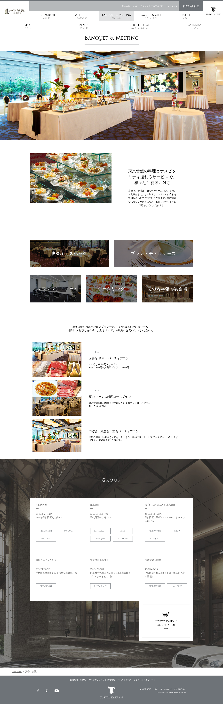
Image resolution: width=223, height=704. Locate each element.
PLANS (83, 26)
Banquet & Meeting (116, 16)
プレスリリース (124, 680)
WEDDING (46, 538)
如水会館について (130, 6)
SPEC (27, 26)
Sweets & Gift (151, 16)
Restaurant (46, 16)
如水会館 (17, 671)
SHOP (122, 531)
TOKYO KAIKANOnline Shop (166, 623)
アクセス (144, 6)
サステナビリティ (96, 680)
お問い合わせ (191, 6)
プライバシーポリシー (143, 680)
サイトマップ (171, 6)
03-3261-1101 (168, 689)
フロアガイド (157, 6)
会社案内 (74, 680)
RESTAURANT (46, 531)
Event (186, 16)
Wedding (81, 16)
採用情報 (111, 680)
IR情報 (83, 680)
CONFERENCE (139, 26)
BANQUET (68, 531)
